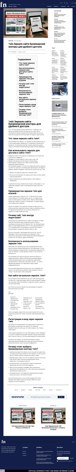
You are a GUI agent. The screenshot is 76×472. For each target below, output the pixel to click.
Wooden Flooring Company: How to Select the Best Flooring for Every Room (60, 41)
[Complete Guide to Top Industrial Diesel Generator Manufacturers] (60, 106)
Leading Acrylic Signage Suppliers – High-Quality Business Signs (55, 78)
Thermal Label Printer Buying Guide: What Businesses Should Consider (63, 70)
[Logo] (3, 441)
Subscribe (72, 458)
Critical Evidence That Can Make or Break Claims (36, 471)
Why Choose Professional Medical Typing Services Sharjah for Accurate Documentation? (59, 35)
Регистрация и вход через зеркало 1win (27, 105)
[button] (67, 3)
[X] (74, 3)
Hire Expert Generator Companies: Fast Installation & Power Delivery (60, 21)
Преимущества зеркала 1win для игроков (26, 78)
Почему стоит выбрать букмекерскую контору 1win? (25, 112)
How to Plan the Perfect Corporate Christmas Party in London (63, 78)
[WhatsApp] (44, 52)
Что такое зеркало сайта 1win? (27, 64)
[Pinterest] (42, 52)
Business (56, 19)
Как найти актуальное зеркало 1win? (27, 99)
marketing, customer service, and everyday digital (59, 144)
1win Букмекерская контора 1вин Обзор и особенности (22, 427)
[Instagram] (72, 3)
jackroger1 (14, 51)
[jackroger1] (9, 52)
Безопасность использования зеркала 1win (25, 92)
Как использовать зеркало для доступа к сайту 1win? (26, 71)
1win (9, 129)
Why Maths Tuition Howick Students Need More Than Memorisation (58, 138)
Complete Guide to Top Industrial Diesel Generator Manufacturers (59, 28)
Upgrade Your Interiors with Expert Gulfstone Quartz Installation (60, 15)
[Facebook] (71, 3)
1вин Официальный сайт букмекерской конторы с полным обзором (53, 427)
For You (10, 40)
